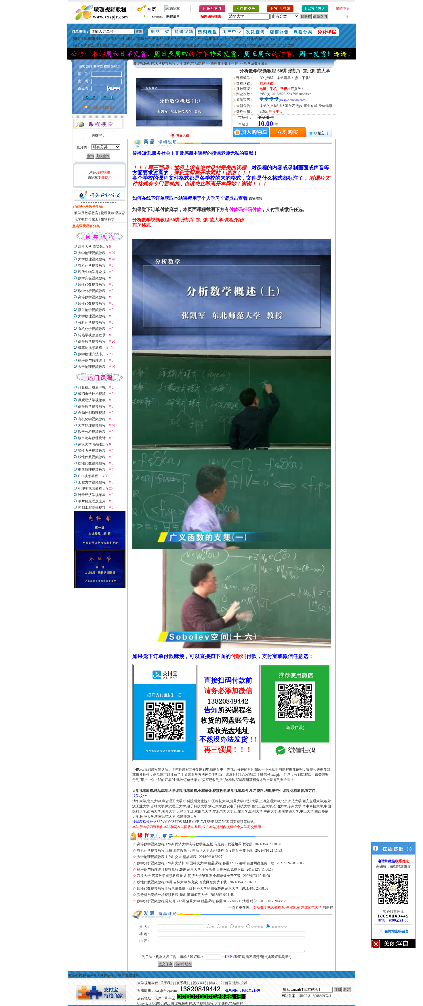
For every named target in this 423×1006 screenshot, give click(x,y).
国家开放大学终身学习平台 (104, 976)
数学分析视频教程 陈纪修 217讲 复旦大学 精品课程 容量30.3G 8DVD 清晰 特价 (197, 901)
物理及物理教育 (113, 213)
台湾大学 (114, 39)
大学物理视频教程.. (92, 253)
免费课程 (132, 976)
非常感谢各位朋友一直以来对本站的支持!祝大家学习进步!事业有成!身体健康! (259, 106)
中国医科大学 (290, 39)
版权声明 (199, 983)
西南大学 (250, 45)
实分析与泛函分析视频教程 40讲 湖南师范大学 (172, 895)
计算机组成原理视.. (92, 387)
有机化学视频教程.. (92, 266)
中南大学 (178, 45)
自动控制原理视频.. (92, 413)
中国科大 (129, 39)
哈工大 (120, 45)
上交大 (229, 39)
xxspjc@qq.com (166, 990)
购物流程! (256, 199)
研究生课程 (82, 39)
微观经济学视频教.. (92, 400)
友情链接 (75, 976)
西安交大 (242, 39)
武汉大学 (197, 39)
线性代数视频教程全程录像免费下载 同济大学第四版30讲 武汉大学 (188, 888)
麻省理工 (99, 39)
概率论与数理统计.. (92, 360)
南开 (208, 39)
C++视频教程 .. (89, 476)
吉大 (261, 45)
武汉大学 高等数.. (91, 247)
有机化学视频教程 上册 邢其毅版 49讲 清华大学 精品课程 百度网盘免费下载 (195, 850)
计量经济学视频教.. (92, 495)
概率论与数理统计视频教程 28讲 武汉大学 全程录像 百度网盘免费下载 (190, 869)
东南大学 (235, 45)
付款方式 (215, 983)
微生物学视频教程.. (92, 310)
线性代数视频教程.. (92, 285)
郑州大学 (163, 45)
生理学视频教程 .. (91, 489)
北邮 (253, 39)
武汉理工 (95, 45)
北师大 (217, 39)
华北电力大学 (268, 39)
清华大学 (144, 39)
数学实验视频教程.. (92, 278)
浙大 (185, 39)
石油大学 (148, 45)
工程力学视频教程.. (92, 482)
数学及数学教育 (86, 213)
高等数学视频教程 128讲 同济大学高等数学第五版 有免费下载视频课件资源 (194, 844)
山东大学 (133, 45)
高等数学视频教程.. (92, 297)
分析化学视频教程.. (92, 322)
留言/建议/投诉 (236, 983)
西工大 (109, 45)
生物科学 (108, 219)
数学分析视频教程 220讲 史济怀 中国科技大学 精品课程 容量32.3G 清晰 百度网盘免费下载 (205, 863)
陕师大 (221, 45)
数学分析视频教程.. (92, 291)
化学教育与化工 (86, 219)
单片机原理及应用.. (92, 501)
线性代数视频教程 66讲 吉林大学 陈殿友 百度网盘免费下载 (182, 882)
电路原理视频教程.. (92, 470)
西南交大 (193, 45)
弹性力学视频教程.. (92, 451)
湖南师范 (273, 45)
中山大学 (208, 45)
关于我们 (167, 983)
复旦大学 (174, 39)
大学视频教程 (147, 983)
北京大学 (288, 45)
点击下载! (302, 78)
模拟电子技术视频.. (92, 394)
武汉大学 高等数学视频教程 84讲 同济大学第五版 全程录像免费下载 (189, 876)
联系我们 (183, 983)
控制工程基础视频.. (92, 508)
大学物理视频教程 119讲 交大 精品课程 (167, 857)
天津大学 (159, 39)
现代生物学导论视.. (92, 272)
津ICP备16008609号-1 (315, 996)
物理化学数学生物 (224, 64)
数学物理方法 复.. (91, 354)
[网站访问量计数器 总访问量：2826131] (211, 998)
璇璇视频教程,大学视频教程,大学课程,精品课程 (169, 64)
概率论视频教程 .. (91, 348)
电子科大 (80, 45)
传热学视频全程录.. (92, 335)
